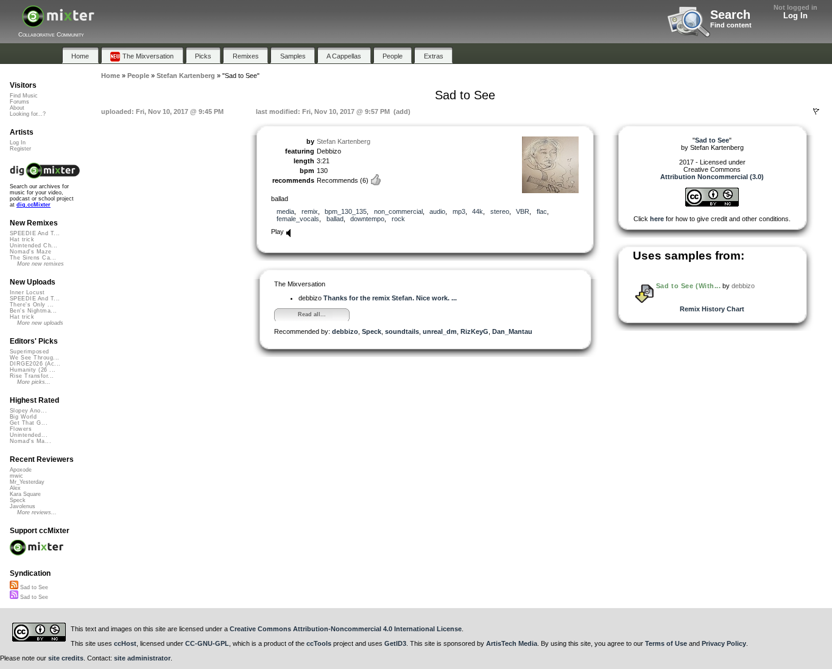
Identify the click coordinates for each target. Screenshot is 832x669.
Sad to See (33, 587)
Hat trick (22, 239)
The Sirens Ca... (33, 258)
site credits (65, 658)
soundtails (402, 331)
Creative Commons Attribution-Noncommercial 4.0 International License (346, 628)
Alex (15, 488)
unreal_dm (440, 331)
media (285, 211)
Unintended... (29, 435)
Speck (371, 331)
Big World (23, 417)
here (657, 218)
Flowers (21, 429)
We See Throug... (34, 358)
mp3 (459, 211)
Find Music (24, 96)
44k (477, 211)
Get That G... (29, 423)
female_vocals (298, 218)
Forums (19, 102)
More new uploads (40, 323)
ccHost (125, 643)
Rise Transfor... (32, 376)
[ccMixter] (58, 22)
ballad (335, 218)
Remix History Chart (712, 309)
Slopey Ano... (28, 411)
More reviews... (37, 512)
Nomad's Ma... (30, 441)
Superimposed (29, 352)
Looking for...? (28, 114)
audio (437, 211)
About (17, 108)
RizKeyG (474, 331)
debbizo (345, 331)
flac (542, 211)
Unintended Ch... (33, 245)
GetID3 (395, 643)
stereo (499, 211)
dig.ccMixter (33, 205)
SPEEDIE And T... (35, 233)
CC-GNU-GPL (207, 643)
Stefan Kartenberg (343, 141)
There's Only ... (32, 305)
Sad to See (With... (688, 285)
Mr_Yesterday (27, 482)
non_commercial (398, 211)
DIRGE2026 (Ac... (35, 364)
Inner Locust (27, 292)
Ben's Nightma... (33, 311)
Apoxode (21, 470)
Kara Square (25, 494)
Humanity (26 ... (32, 370)
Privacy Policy (724, 643)
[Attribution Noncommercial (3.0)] (712, 204)
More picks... (34, 382)
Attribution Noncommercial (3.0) (712, 176)
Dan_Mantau (512, 331)
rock (398, 218)
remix (309, 211)
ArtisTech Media (511, 643)
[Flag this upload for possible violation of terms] (816, 111)
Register (20, 149)
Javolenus (22, 506)
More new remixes (40, 264)
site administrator (142, 658)
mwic (16, 476)
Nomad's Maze (31, 252)
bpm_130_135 (346, 211)
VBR (522, 211)
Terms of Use (666, 643)
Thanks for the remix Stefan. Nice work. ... (390, 298)
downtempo (367, 218)
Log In (795, 15)
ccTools (318, 643)
